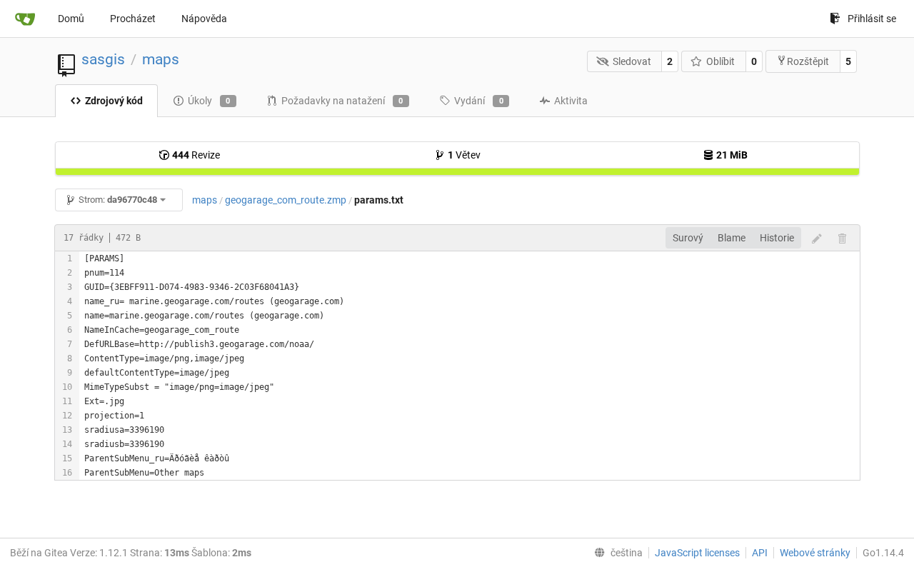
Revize (196, 155)
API (760, 552)
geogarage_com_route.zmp (285, 200)
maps (160, 59)
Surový (688, 238)
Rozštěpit (808, 61)
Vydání (478, 100)
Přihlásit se (872, 18)
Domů (71, 18)
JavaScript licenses (697, 552)
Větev (464, 155)
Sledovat (632, 61)
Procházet (133, 18)
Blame (731, 238)
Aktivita (571, 100)
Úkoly (209, 100)
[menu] (615, 552)
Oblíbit (720, 61)
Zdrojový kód (114, 100)
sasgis (103, 59)
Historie (777, 238)
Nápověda (204, 18)
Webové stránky (815, 552)
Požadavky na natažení (342, 100)
